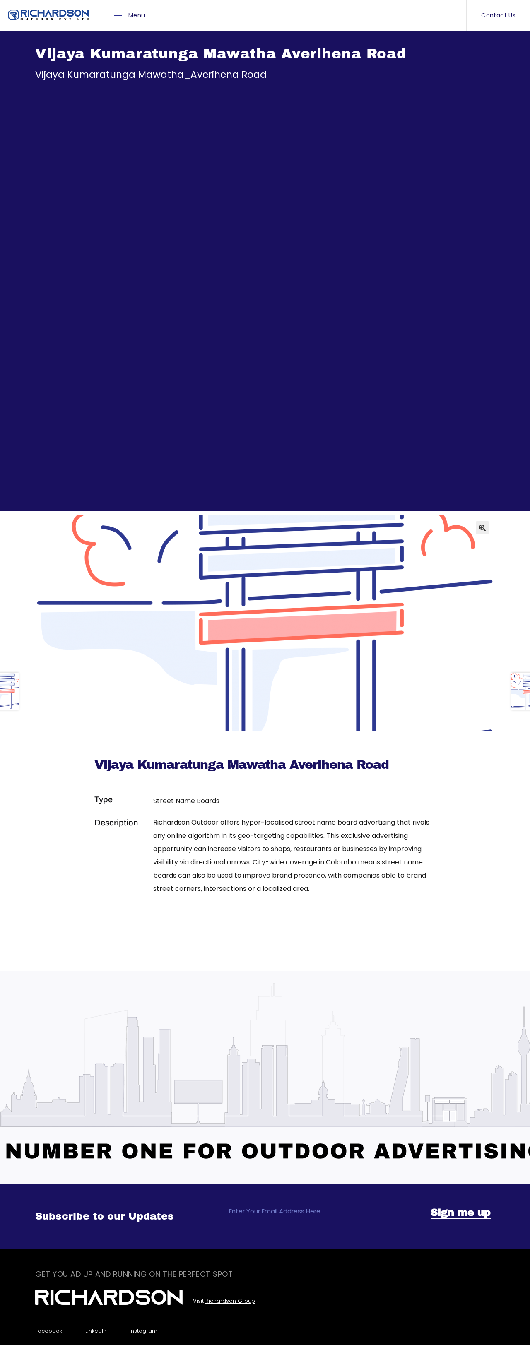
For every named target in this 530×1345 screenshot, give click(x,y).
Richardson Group (230, 1301)
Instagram (143, 1331)
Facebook (48, 1331)
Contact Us (498, 15)
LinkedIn (95, 1331)
